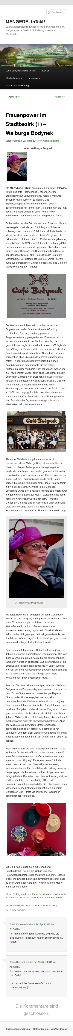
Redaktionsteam (14, 77)
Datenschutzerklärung (17, 85)
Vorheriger (13, 96)
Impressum (34, 77)
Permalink (56, 897)
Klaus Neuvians (51, 140)
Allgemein (60, 894)
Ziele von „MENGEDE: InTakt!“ (21, 70)
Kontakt (46, 70)
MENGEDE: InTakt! (25, 21)
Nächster (61, 96)
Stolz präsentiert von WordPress (50, 1029)
